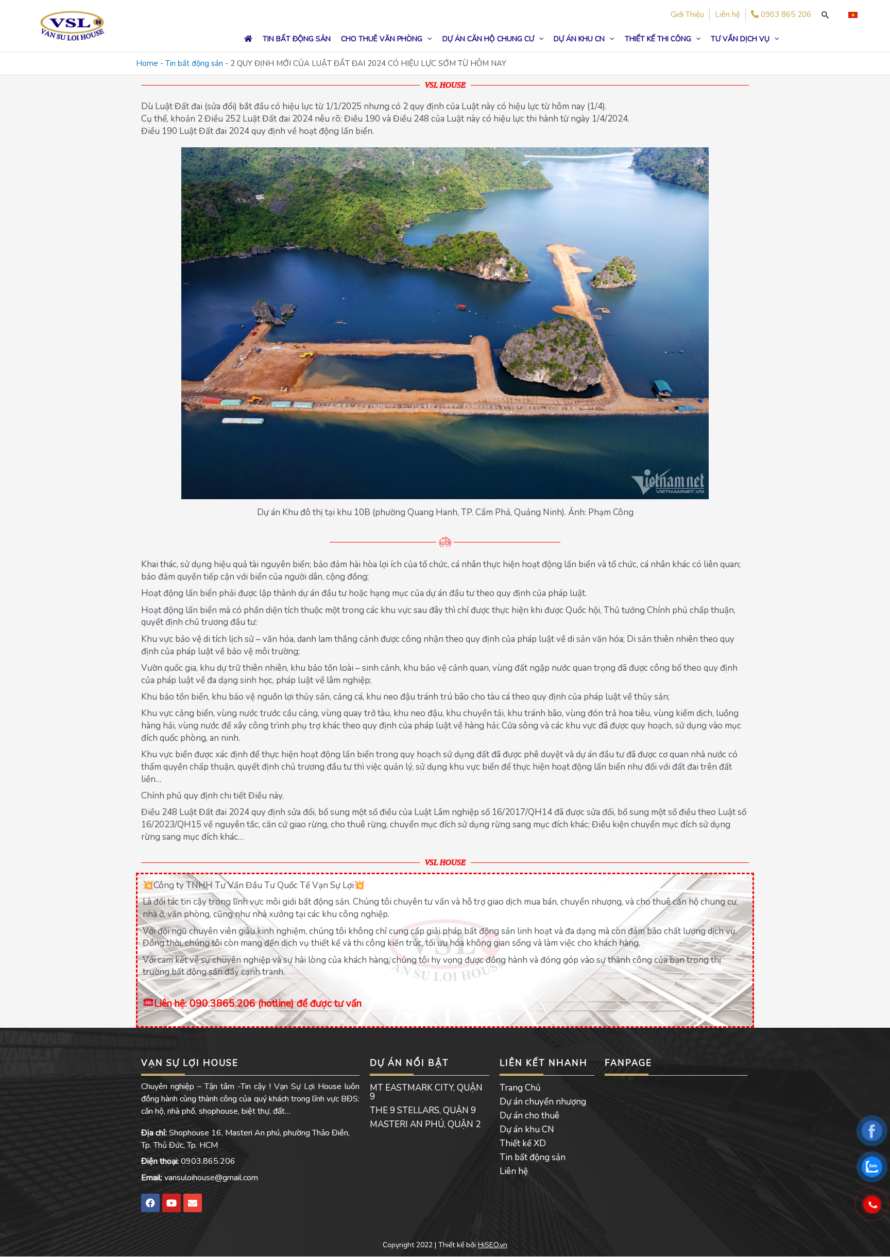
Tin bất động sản (194, 63)
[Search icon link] (825, 15)
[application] (427, 39)
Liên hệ (514, 1171)
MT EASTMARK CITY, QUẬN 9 (426, 1092)
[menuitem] (853, 15)
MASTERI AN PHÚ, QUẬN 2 (425, 1124)
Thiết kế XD (523, 1143)
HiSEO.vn (492, 1245)
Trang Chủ (520, 1088)
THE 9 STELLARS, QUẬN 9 (423, 1110)
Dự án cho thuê (529, 1116)
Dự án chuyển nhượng (543, 1102)
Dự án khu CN (527, 1129)
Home (147, 63)
